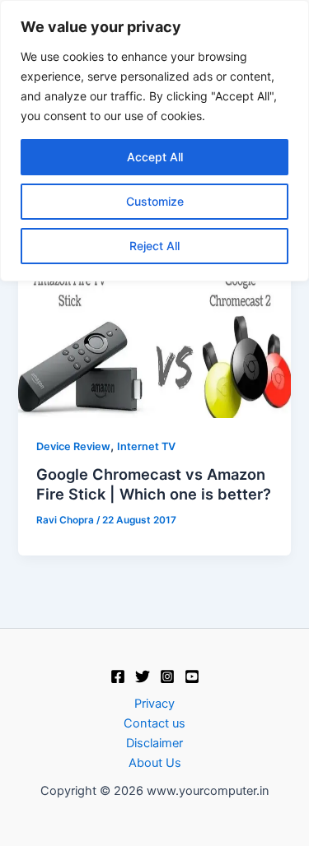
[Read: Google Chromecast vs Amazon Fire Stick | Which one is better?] (154, 340)
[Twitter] (142, 676)
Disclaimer (154, 743)
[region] (154, 140)
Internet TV (146, 446)
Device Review (73, 446)
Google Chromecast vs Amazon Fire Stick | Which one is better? (153, 484)
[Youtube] (192, 676)
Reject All (154, 246)
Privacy (154, 703)
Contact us (154, 723)
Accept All (155, 157)
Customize (155, 201)
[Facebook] (117, 676)
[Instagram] (167, 676)
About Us (155, 762)
